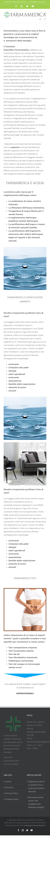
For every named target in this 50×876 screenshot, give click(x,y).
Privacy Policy (11, 793)
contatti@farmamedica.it (36, 2)
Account (9, 787)
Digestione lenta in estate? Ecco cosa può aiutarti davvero (36, 786)
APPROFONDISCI (25, 693)
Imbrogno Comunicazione (34, 825)
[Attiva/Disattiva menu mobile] (45, 19)
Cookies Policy (12, 799)
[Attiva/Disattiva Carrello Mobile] (40, 19)
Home (8, 781)
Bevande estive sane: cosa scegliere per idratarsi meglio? (36, 802)
